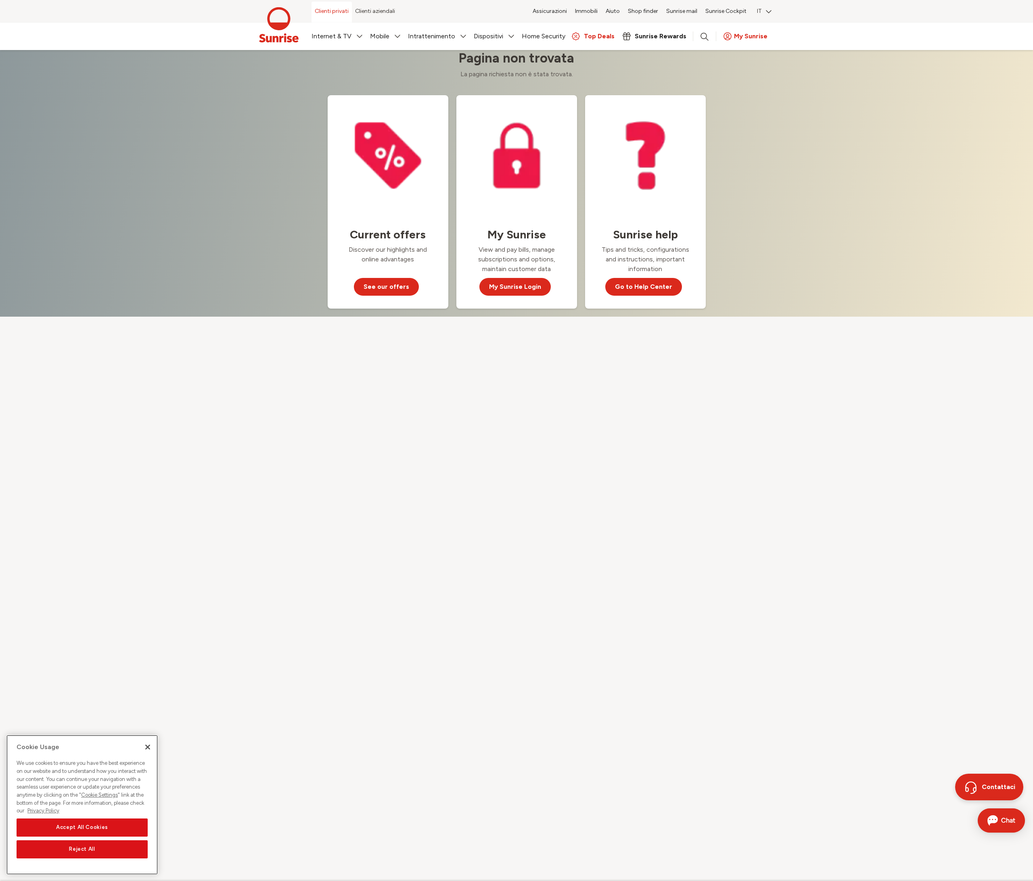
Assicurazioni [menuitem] (550, 11)
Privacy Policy (43, 811)
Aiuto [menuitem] (613, 11)
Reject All (82, 849)
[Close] (148, 747)
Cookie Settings (99, 795)
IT (759, 11)
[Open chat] (1001, 820)
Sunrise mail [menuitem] (681, 11)
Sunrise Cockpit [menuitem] (726, 11)
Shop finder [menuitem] (643, 11)
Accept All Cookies (82, 828)
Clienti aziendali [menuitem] (375, 11)
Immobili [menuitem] (586, 11)
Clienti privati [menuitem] (332, 11)
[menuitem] (764, 12)
